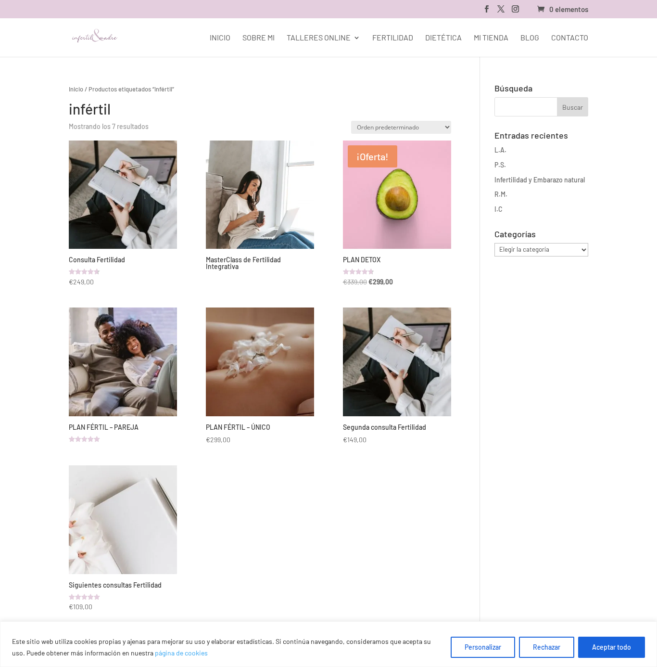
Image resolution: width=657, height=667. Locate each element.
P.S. (500, 165)
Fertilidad (392, 38)
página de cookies (181, 653)
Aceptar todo (611, 647)
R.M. (500, 194)
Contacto (569, 38)
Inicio (220, 38)
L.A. (500, 150)
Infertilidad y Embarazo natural (539, 180)
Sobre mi (258, 38)
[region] (328, 644)
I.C (498, 209)
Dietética (443, 38)
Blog (529, 38)
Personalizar (483, 647)
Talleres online (319, 38)
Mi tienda (491, 38)
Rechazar (546, 647)
